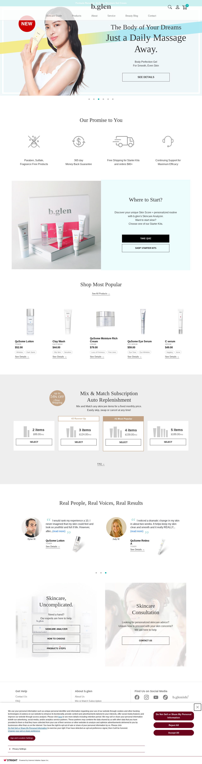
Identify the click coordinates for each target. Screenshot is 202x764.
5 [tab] (108, 98)
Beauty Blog (131, 15)
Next (190, 540)
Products (76, 15)
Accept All (173, 732)
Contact (152, 15)
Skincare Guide (54, 15)
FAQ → (101, 464)
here (60, 717)
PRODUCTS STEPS (56, 648)
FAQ (17, 701)
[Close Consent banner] (197, 707)
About (94, 15)
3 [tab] (98, 98)
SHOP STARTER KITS (145, 248)
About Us (80, 696)
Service (111, 15)
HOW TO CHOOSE (56, 639)
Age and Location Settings (21, 738)
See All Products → (101, 294)
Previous (11, 540)
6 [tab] (112, 98)
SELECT (34, 442)
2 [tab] (93, 98)
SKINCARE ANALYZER (56, 629)
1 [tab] (89, 98)
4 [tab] (103, 98)
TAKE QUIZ (145, 238)
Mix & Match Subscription (88, 701)
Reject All (174, 725)
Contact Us (21, 696)
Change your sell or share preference (24, 731)
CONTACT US (145, 640)
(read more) (63, 531)
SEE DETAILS (146, 77)
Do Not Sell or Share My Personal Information (27, 728)
